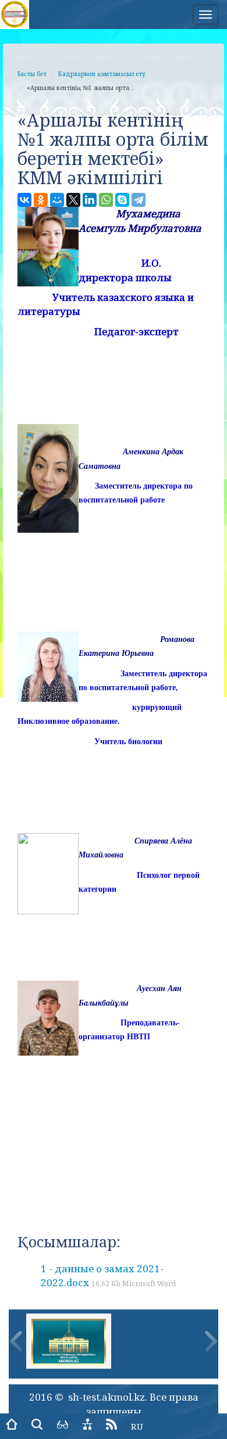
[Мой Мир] (57, 200)
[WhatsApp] (106, 200)
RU (137, 1426)
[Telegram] (139, 200)
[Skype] (122, 200)
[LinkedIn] (90, 200)
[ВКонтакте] (24, 200)
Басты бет (32, 74)
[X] (73, 200)
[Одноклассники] (41, 200)
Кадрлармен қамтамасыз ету (102, 74)
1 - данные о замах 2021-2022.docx (108, 1275)
